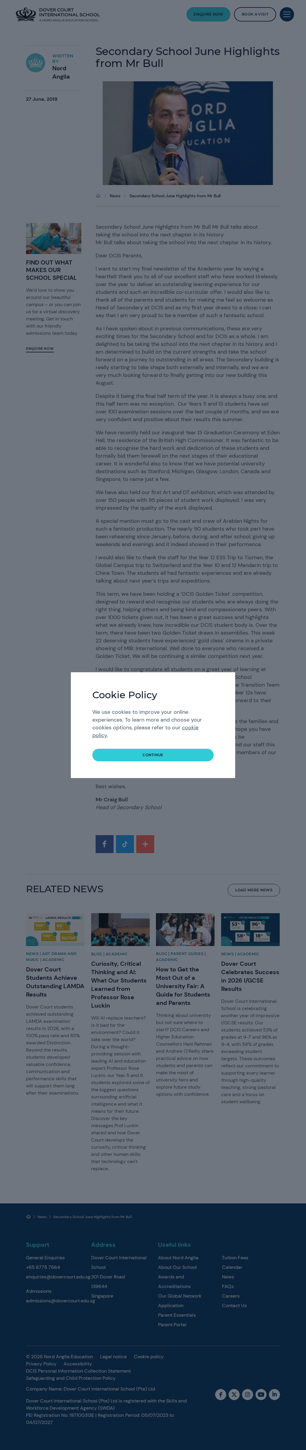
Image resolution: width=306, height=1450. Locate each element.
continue (153, 755)
